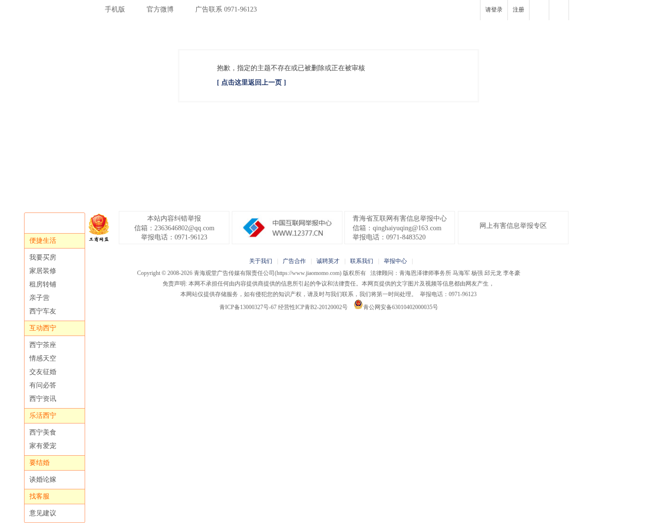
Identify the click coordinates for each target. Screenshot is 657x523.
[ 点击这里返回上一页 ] (251, 82)
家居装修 (42, 270)
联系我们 (361, 261)
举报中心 (395, 261)
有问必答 (42, 385)
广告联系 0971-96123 (226, 9)
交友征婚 (42, 371)
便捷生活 (42, 240)
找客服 (39, 496)
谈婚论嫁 (42, 479)
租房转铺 (42, 284)
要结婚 (39, 462)
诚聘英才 (328, 261)
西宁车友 (42, 311)
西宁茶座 (42, 345)
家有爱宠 (42, 445)
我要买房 (42, 257)
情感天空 (42, 358)
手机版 (115, 9)
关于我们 (260, 261)
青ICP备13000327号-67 (248, 307)
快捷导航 (559, 10)
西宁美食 (42, 432)
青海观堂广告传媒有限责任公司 (234, 273)
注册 (518, 9)
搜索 (539, 10)
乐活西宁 (42, 415)
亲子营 (39, 297)
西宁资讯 (42, 398)
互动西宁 (42, 328)
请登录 (494, 9)
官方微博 (160, 9)
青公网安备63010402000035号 (400, 307)
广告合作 (294, 261)
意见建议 (42, 513)
